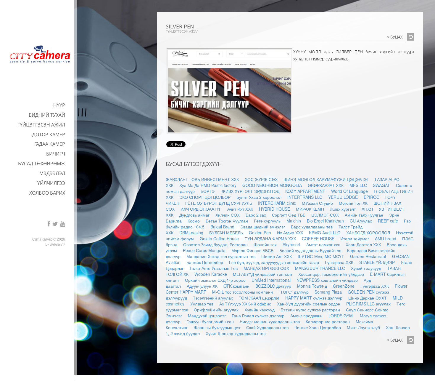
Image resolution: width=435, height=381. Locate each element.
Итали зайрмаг (354, 238)
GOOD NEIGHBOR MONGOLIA (272, 185)
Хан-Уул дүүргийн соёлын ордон (308, 304)
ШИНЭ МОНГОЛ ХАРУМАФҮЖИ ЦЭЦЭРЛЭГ (326, 179)
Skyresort (291, 244)
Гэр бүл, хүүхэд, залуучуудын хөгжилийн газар (274, 262)
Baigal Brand (222, 227)
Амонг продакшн (306, 315)
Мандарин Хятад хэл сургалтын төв (220, 256)
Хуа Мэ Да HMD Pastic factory (207, 185)
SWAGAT (381, 185)
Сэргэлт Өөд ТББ (288, 215)
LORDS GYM (341, 315)
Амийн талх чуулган (364, 215)
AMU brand (385, 238)
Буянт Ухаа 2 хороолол (258, 197)
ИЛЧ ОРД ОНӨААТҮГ (201, 209)
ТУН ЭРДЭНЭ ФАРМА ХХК (270, 238)
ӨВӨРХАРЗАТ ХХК (326, 185)
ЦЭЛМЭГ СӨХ (325, 215)
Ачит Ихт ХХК (240, 209)
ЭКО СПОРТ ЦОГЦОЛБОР (205, 197)
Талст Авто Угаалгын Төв (213, 268)
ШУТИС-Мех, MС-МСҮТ (321, 256)
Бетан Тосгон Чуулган (227, 221)
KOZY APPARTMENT (305, 191)
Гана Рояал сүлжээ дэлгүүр (258, 315)
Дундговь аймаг (194, 215)
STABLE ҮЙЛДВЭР (377, 262)
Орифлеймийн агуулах (216, 310)
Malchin (293, 221)
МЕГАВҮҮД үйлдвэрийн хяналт (262, 274)
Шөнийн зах (265, 244)
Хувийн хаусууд (366, 268)
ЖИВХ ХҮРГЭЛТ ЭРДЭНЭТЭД (250, 191)
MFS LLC (358, 185)
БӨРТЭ (208, 191)
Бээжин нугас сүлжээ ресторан (310, 310)
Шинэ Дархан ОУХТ (367, 298)
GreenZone (344, 286)
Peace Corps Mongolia (204, 250)
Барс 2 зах (256, 215)
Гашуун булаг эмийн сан (210, 321)
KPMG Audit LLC (324, 233)
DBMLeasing (191, 233)
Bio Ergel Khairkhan (325, 221)
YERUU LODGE (343, 197)
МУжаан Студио (317, 203)
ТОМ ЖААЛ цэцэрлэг (259, 298)
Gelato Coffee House (219, 238)
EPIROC (371, 197)
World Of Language (349, 191)
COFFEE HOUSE (318, 238)
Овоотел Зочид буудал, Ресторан (215, 244)
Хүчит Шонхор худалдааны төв (235, 333)
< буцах (395, 37)
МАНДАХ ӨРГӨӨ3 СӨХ (266, 268)
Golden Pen (260, 233)
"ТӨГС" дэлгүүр (294, 292)
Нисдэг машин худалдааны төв (270, 321)
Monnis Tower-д (312, 286)
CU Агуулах (361, 221)
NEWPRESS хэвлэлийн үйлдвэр (327, 280)
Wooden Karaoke (210, 274)
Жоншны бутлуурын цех (217, 327)
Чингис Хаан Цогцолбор (317, 327)
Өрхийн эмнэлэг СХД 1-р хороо (215, 280)
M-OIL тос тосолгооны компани (242, 292)
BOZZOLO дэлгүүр (273, 286)
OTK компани (236, 286)
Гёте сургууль (267, 221)
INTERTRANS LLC (304, 197)
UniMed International (271, 280)
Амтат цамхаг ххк (323, 244)
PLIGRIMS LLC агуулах (368, 304)
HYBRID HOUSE (274, 209)
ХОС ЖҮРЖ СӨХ (261, 179)
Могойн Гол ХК (353, 203)
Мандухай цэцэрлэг (207, 315)
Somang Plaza (328, 292)
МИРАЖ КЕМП (310, 209)
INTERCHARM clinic (277, 203)
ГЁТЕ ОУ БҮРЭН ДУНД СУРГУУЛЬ (218, 203)
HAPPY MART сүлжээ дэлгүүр (313, 298)
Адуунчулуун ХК (202, 286)
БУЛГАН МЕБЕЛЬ (226, 233)
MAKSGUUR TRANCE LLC (320, 268)
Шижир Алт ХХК (276, 256)
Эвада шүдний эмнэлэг (262, 227)
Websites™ (57, 244)
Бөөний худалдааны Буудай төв (310, 250)
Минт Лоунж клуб (363, 327)
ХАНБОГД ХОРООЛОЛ (368, 233)
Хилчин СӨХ (227, 215)
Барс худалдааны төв (312, 227)
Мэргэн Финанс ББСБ (252, 250)
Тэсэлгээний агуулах (213, 298)
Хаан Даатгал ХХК (363, 244)
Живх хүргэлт (343, 209)
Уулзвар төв (201, 304)
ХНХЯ (367, 209)
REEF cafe (388, 221)
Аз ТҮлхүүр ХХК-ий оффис (245, 304)
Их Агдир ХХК (290, 233)
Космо (194, 221)
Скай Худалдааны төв (267, 327)
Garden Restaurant (368, 256)
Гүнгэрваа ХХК (339, 262)
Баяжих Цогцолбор (204, 262)
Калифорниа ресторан (328, 321)
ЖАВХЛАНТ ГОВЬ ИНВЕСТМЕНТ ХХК (202, 179)
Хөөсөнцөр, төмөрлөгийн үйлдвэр (331, 274)
